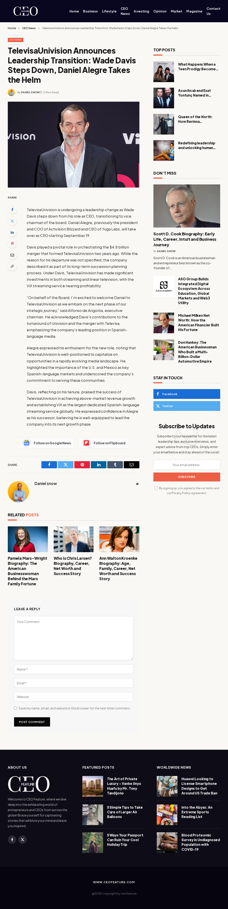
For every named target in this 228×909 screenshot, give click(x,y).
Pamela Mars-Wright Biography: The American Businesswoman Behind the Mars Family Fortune (27, 571)
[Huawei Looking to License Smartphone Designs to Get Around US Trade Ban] (167, 786)
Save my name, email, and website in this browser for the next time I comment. (75, 708)
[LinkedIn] (12, 232)
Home (74, 11)
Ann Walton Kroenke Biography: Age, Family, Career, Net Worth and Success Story (118, 568)
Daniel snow (30, 92)
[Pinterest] (12, 243)
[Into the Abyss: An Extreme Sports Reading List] (167, 814)
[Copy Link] (12, 266)
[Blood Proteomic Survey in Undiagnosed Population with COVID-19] (167, 842)
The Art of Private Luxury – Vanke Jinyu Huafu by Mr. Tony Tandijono (124, 786)
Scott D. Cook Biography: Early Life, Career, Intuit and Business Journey (184, 239)
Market (177, 11)
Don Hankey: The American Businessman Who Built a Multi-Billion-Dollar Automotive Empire (197, 352)
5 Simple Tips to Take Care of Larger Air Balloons (125, 812)
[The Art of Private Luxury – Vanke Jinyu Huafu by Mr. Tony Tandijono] (92, 786)
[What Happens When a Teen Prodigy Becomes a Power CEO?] (163, 71)
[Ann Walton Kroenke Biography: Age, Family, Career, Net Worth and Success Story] (119, 539)
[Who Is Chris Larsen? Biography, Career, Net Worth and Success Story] (74, 539)
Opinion (160, 11)
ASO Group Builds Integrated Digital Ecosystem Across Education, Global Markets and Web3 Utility (194, 291)
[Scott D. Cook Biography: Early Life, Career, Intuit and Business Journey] (186, 206)
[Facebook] (12, 209)
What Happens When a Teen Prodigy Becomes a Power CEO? (199, 66)
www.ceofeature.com (114, 882)
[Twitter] (12, 220)
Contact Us (214, 11)
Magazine (194, 11)
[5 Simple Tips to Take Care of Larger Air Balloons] (92, 814)
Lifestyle (109, 11)
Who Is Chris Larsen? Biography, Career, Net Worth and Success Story (73, 566)
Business (90, 11)
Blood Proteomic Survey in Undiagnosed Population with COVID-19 (200, 842)
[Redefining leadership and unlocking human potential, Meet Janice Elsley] (163, 150)
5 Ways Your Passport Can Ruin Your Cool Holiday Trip (125, 840)
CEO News (125, 11)
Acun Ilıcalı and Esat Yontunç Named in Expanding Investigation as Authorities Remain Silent (198, 93)
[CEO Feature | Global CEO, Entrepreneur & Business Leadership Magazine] (33, 11)
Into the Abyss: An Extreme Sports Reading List (196, 812)
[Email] (12, 254)
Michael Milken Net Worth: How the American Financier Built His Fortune (198, 322)
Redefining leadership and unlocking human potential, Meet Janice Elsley (197, 145)
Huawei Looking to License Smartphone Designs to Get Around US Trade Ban (199, 786)
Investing (141, 11)
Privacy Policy (181, 493)
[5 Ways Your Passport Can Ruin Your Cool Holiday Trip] (92, 842)
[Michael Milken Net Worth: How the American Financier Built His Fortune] (163, 323)
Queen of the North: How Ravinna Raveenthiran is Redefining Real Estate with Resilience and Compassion (197, 119)
